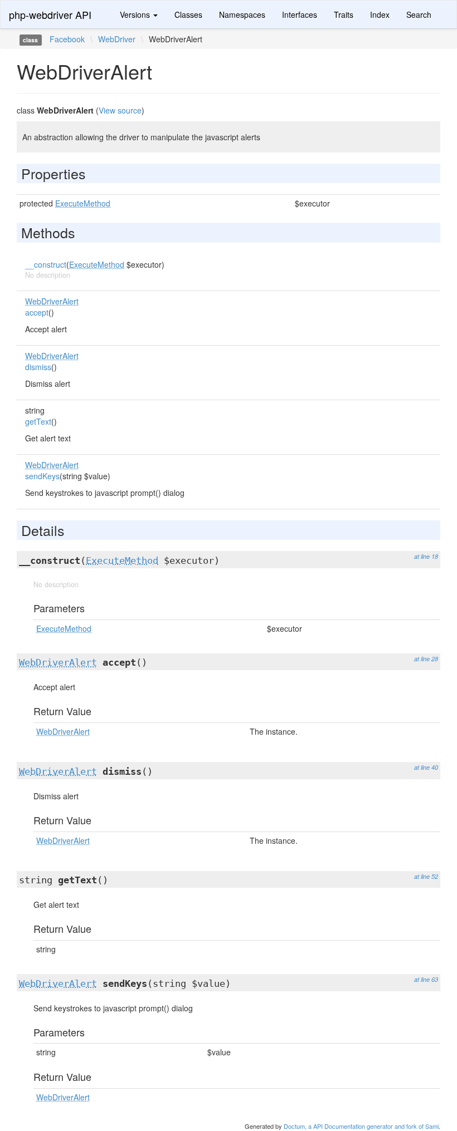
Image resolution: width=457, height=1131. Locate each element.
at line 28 (426, 659)
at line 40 (426, 767)
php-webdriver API (50, 14)
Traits (343, 14)
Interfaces (299, 14)
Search (418, 14)
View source (120, 110)
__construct (45, 264)
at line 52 (426, 876)
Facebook (67, 39)
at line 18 (426, 556)
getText (38, 421)
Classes (188, 14)
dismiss (38, 366)
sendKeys (42, 475)
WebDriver (116, 39)
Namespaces (242, 14)
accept (36, 312)
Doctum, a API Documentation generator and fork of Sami (361, 1126)
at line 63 (426, 979)
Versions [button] (136, 14)
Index (380, 14)
